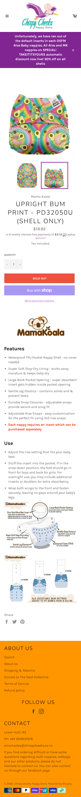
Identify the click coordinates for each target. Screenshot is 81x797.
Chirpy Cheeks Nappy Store (30, 783)
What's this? (41, 238)
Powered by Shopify (60, 783)
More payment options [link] (39, 300)
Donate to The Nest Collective (26, 677)
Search (9, 657)
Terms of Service (16, 684)
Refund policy (14, 690)
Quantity (10, 254)
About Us (11, 664)
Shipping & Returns (19, 670)
